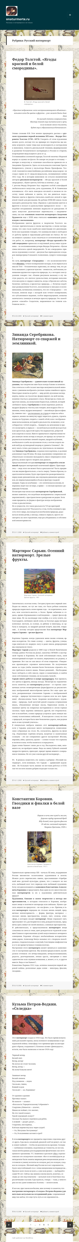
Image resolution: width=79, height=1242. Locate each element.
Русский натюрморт (32, 316)
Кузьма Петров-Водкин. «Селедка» (34, 1006)
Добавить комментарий (50, 532)
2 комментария (47, 316)
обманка (20, 263)
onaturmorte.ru (18, 19)
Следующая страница (70, 1225)
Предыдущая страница (9, 1225)
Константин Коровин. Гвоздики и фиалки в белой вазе (38, 803)
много (15, 895)
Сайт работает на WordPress (22, 1238)
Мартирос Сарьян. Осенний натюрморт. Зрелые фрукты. (38, 555)
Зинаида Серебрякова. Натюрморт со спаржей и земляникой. (36, 339)
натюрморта (48, 679)
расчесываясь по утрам (38, 413)
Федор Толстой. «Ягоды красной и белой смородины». (34, 63)
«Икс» (55, 1153)
